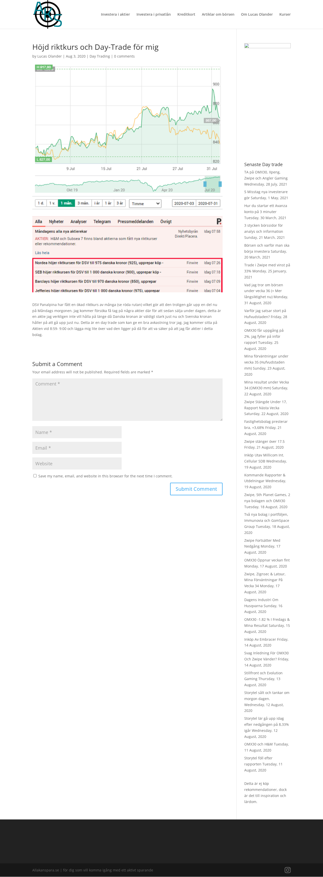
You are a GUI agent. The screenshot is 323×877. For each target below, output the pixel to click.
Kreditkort (186, 15)
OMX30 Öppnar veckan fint (267, 560)
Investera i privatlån (154, 15)
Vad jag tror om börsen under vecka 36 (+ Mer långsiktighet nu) (263, 290)
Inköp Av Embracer (260, 639)
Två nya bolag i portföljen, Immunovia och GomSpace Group (266, 520)
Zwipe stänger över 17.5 (264, 441)
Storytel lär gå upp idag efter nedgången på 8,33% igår (266, 724)
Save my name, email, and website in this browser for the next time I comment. (105, 476)
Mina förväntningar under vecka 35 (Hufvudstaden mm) (266, 362)
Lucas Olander (49, 56)
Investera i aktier (115, 15)
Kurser (285, 15)
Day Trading (100, 56)
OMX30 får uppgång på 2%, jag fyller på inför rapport (264, 336)
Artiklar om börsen (218, 15)
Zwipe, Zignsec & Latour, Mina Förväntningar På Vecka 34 (265, 580)
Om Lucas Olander (257, 15)
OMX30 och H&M (258, 744)
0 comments (124, 56)
